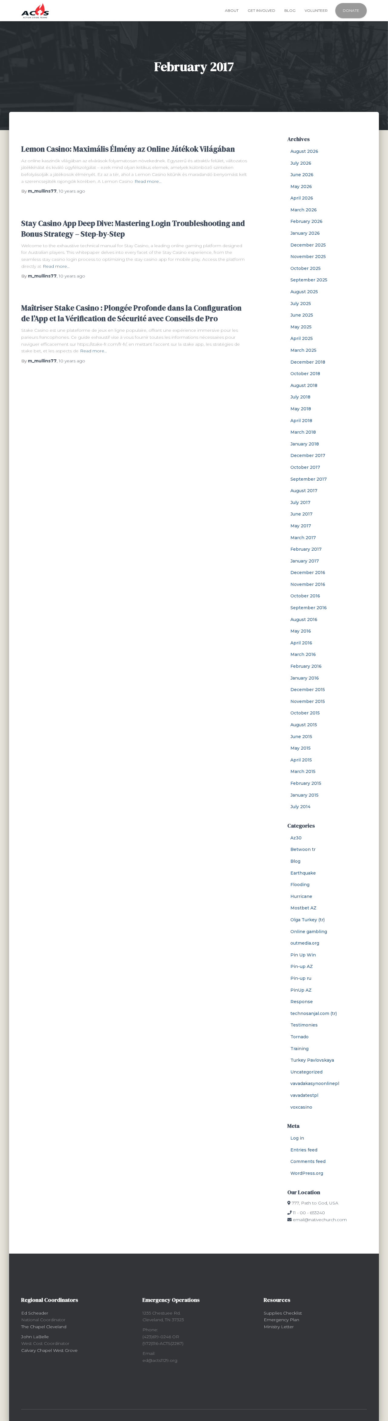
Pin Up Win (303, 955)
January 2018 (304, 444)
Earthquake (303, 873)
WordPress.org (306, 1173)
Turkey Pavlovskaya (312, 1060)
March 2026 (303, 210)
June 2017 (301, 514)
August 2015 (303, 724)
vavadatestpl (304, 1095)
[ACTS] (35, 10)
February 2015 (305, 783)
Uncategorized (306, 1072)
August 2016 (303, 619)
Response (301, 1001)
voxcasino (301, 1107)
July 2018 (300, 397)
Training (299, 1048)
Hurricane (301, 896)
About (232, 10)
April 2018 (301, 420)
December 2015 (307, 689)
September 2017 (308, 479)
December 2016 (307, 572)
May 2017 (300, 526)
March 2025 (303, 350)
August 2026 (304, 151)
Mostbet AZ (303, 908)
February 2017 (306, 549)
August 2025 (304, 291)
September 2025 (308, 280)
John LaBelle (35, 1336)
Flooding (299, 884)
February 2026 (306, 221)
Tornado (299, 1037)
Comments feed (308, 1161)
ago (72, 191)
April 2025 (301, 338)
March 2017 (303, 537)
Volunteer (316, 10)
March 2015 (303, 771)
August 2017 (303, 490)
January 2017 (304, 561)
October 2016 (305, 596)
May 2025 (301, 327)
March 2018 (303, 432)
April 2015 (301, 760)
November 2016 (307, 584)
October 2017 (305, 467)
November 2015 (307, 701)
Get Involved (261, 10)
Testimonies (304, 1025)
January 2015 (304, 795)
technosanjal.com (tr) (313, 1013)
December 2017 (307, 455)
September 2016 (308, 607)
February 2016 (306, 666)
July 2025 (300, 303)
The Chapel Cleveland (43, 1326)
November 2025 (308, 256)
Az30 (296, 838)
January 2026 (305, 233)
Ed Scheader (34, 1313)
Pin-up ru (300, 978)
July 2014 (300, 806)
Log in (297, 1138)
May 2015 (300, 748)
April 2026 (301, 198)
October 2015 (305, 713)
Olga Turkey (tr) (307, 919)
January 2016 (304, 678)
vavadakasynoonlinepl (314, 1083)
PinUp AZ (301, 990)
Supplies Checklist (283, 1313)
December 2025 (308, 245)
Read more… (148, 181)
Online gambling (308, 931)
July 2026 (300, 163)
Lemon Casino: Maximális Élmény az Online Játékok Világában (128, 149)
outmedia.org (304, 943)
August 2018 (303, 385)
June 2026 (301, 174)
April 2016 (301, 643)
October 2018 (305, 373)
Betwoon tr (303, 849)
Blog (290, 10)
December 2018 (307, 362)
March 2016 (303, 654)
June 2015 (301, 736)
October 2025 (305, 268)
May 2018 (300, 409)
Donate (351, 10)
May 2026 (301, 186)
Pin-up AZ (301, 966)
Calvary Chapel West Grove (49, 1350)
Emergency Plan (281, 1319)
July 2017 (300, 502)
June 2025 (301, 315)
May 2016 (300, 631)
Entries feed (303, 1150)
